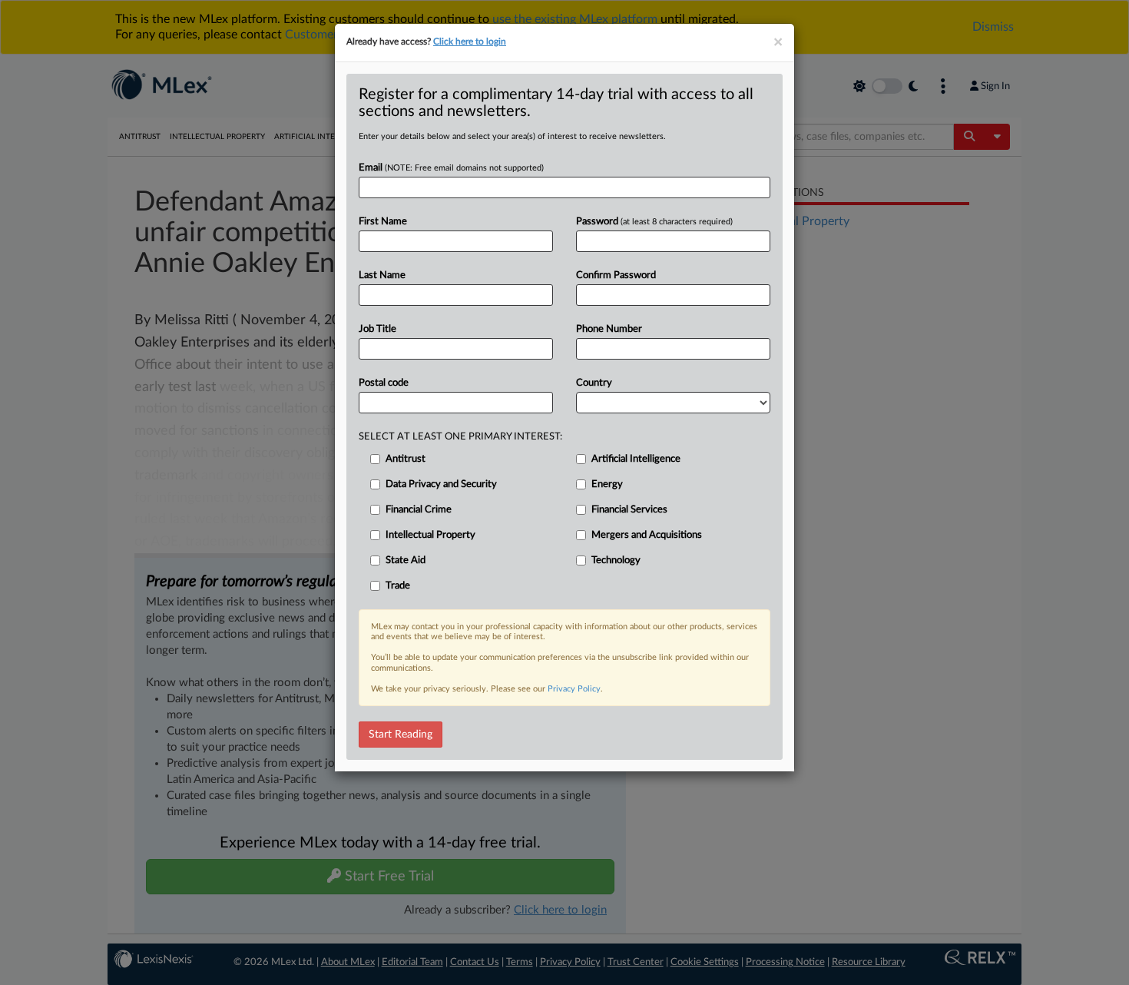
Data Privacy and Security (441, 484)
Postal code (384, 383)
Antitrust (405, 459)
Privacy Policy (574, 689)
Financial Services (629, 510)
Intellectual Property (430, 535)
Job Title (377, 329)
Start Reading (400, 734)
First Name (383, 222)
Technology (616, 560)
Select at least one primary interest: (460, 437)
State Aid (405, 560)
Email (451, 168)
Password (654, 222)
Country (594, 383)
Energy (607, 484)
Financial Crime (419, 510)
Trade (398, 586)
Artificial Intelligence (635, 459)
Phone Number (609, 329)
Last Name (382, 275)
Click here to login (469, 41)
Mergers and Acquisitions (646, 535)
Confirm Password (616, 275)
